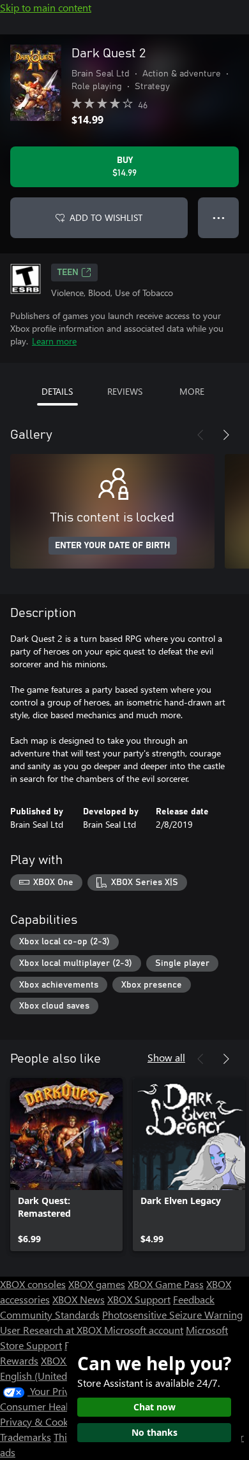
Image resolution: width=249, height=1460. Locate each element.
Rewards (19, 1360)
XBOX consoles (33, 1284)
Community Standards (50, 1314)
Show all (166, 1057)
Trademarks (25, 1436)
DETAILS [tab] (57, 391)
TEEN (68, 272)
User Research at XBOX (52, 1329)
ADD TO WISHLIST (106, 217)
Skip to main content (45, 7)
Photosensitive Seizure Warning (172, 1314)
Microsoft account (143, 1329)
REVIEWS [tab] (124, 391)
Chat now (154, 1407)
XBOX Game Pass (166, 1284)
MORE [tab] (191, 391)
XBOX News (78, 1299)
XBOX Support (138, 1299)
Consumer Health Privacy (56, 1406)
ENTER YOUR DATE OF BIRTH (112, 545)
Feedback (194, 1299)
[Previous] (200, 435)
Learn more (54, 341)
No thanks (154, 1432)
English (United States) (50, 1375)
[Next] (226, 435)
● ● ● (219, 217)
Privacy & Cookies (40, 1421)
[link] (66, 1164)
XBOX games (96, 1284)
